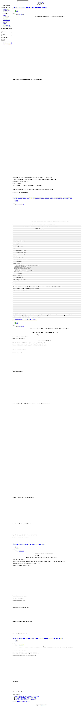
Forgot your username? (7, 43)
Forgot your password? (7, 42)
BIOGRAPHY (6, 16)
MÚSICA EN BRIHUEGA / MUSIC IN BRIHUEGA (25, 699)
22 (17, 701)
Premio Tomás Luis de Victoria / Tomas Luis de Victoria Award (27, 696)
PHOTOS (5, 22)
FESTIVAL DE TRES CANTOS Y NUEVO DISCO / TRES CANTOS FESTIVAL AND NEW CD (42, 198)
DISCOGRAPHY (6, 20)
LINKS (4, 24)
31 (25, 701)
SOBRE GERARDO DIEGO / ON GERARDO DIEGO (30, 7)
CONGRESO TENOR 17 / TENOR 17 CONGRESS (25, 697)
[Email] (16, 11)
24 (19, 701)
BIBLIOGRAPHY (6, 21)
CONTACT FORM (7, 26)
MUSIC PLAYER (6, 25)
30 (24, 701)
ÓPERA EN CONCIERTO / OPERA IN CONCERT (29, 544)
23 (18, 701)
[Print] (16, 10)
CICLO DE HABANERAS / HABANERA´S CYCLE (25, 698)
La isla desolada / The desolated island (24, 319)
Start (14, 701)
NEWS (4, 23)
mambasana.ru (43, 705)
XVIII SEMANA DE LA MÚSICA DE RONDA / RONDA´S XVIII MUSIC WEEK (38, 638)
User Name (3, 31)
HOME (4, 15)
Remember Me (4, 37)
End (29, 701)
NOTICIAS (21, 14)
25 (20, 701)
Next (27, 701)
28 (22, 701)
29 (23, 701)
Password (3, 34)
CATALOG (5, 17)
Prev (16, 701)
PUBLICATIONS (6, 19)
